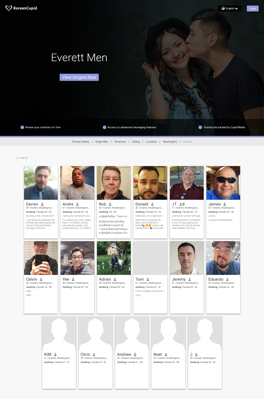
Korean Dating (80, 141)
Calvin (31, 279)
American (120, 141)
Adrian (105, 279)
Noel (158, 354)
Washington (170, 141)
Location (151, 141)
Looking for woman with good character (187, 215)
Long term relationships (220, 220)
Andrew (124, 354)
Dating (136, 141)
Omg (137, 295)
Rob (102, 204)
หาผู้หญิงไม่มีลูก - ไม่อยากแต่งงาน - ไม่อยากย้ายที (114, 216)
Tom (139, 279)
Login (252, 8)
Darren (32, 204)
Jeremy (179, 279)
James (214, 204)
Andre (67, 204)
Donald (141, 204)
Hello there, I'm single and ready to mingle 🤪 (150, 215)
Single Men (101, 141)
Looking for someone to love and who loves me (77, 215)
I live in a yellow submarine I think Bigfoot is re (150, 291)
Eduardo (215, 279)
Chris (85, 354)
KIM (47, 354)
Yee (65, 279)
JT (174, 204)
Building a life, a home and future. (41, 215)
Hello (28, 291)
